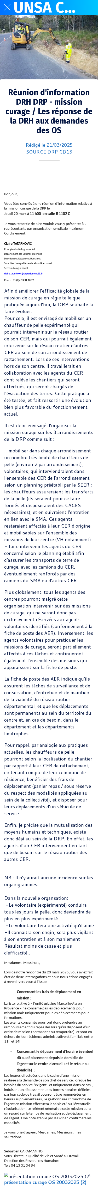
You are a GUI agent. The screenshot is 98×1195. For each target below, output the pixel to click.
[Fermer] (7, 7)
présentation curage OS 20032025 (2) (45, 1182)
